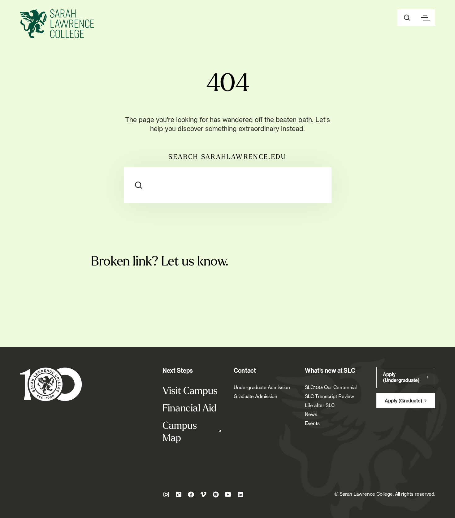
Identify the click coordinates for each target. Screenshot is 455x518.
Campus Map (191, 431)
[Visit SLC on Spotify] (215, 494)
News (311, 414)
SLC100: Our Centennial (331, 387)
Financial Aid (189, 408)
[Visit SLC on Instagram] (166, 494)
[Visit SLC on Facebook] (191, 494)
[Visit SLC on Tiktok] (178, 494)
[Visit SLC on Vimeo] (203, 494)
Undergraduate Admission (262, 387)
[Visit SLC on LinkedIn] (240, 494)
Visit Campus (190, 390)
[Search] (138, 185)
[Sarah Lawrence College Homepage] (51, 384)
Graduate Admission (255, 396)
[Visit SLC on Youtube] (228, 494)
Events (312, 423)
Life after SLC (320, 405)
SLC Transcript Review (329, 396)
